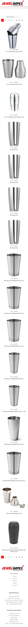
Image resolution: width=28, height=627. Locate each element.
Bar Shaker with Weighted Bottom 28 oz (14, 378)
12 (16, 20)
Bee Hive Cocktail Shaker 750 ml (14, 513)
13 (19, 20)
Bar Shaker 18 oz (14, 182)
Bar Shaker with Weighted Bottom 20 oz (14, 346)
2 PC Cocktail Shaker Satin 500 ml (14, 84)
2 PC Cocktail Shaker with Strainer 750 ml (14, 117)
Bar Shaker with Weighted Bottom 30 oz (14, 444)
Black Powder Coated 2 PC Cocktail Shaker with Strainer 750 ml (14, 550)
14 (22, 20)
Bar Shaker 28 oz (14, 215)
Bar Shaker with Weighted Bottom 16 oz (14, 280)
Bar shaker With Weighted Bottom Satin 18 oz (14, 480)
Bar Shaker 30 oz (14, 248)
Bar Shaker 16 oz (14, 149)
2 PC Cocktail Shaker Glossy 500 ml (14, 51)
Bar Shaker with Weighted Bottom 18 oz (14, 313)
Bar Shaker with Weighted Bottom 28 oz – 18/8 (14, 411)
